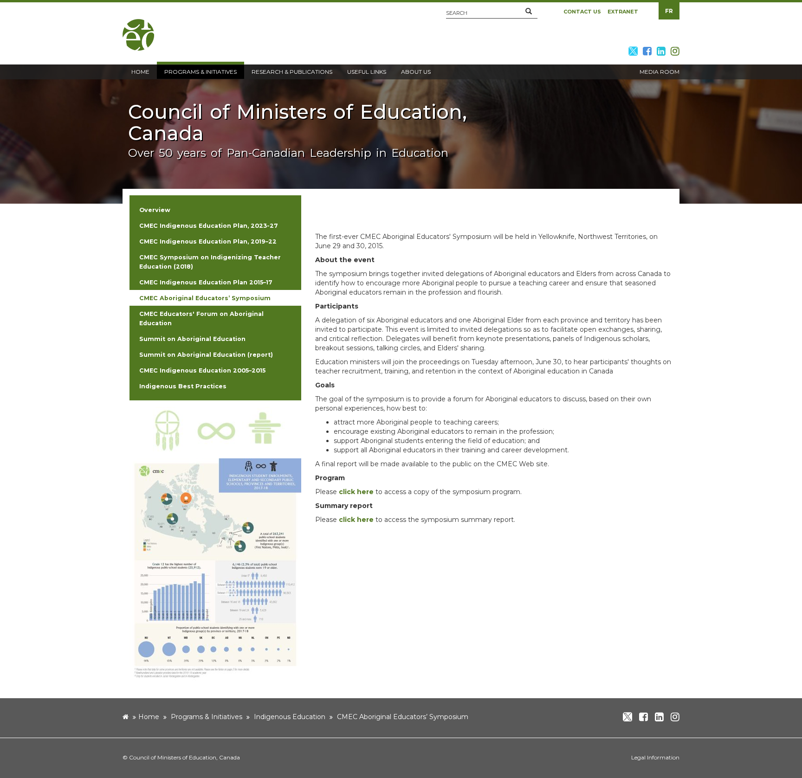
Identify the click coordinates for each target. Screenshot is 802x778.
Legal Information (655, 757)
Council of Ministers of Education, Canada (184, 757)
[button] (528, 11)
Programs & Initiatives (206, 717)
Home (148, 717)
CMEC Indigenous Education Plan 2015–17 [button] (205, 282)
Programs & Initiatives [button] (200, 71)
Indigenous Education (289, 717)
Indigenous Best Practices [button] (182, 386)
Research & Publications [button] (292, 71)
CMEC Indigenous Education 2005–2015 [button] (202, 370)
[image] (215, 429)
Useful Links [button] (366, 71)
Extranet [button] (623, 11)
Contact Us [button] (582, 11)
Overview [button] (154, 209)
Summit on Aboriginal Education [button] (192, 338)
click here (356, 492)
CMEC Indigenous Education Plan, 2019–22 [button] (208, 241)
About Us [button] (416, 71)
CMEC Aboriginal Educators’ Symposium (402, 717)
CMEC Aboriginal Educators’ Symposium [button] (205, 298)
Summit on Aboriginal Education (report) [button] (206, 354)
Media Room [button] (659, 71)
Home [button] (140, 71)
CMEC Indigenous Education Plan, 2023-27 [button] (208, 225)
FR (669, 10)
